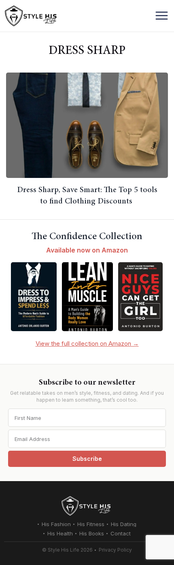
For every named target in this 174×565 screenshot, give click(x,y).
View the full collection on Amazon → (87, 343)
